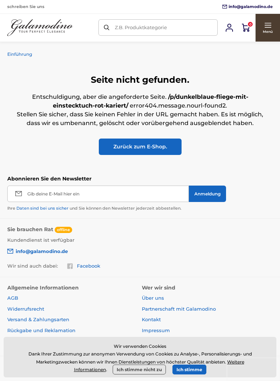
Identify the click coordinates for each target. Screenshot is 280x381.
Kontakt (151, 319)
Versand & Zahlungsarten (38, 319)
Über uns (153, 298)
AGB (12, 298)
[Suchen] (106, 27)
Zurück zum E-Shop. (140, 146)
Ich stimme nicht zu (139, 369)
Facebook (88, 266)
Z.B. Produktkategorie (141, 27)
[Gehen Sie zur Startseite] (40, 27)
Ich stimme (189, 369)
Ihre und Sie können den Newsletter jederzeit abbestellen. (94, 208)
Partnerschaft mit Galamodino (179, 309)
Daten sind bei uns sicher (42, 208)
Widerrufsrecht (25, 309)
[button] (267, 28)
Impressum (156, 330)
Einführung (19, 54)
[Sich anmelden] (229, 27)
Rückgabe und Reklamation (41, 330)
